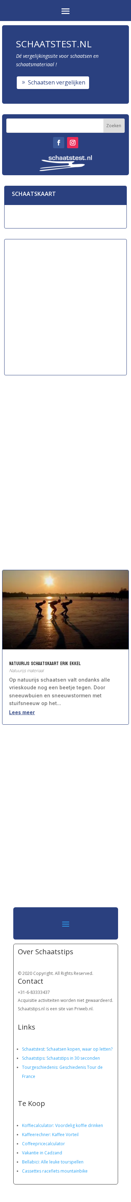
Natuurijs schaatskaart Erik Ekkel (45, 663)
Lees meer (22, 712)
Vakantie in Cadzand (42, 1153)
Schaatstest (33, 1049)
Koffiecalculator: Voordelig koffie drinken (62, 1125)
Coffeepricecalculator (43, 1144)
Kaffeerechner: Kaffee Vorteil (50, 1135)
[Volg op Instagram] (72, 142)
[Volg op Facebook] (58, 142)
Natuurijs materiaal (26, 670)
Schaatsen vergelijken (56, 82)
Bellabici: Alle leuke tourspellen (52, 1162)
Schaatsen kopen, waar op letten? (79, 1049)
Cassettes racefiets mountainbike (55, 1171)
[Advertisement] (65, 307)
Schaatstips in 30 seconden (73, 1058)
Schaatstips (33, 1058)
